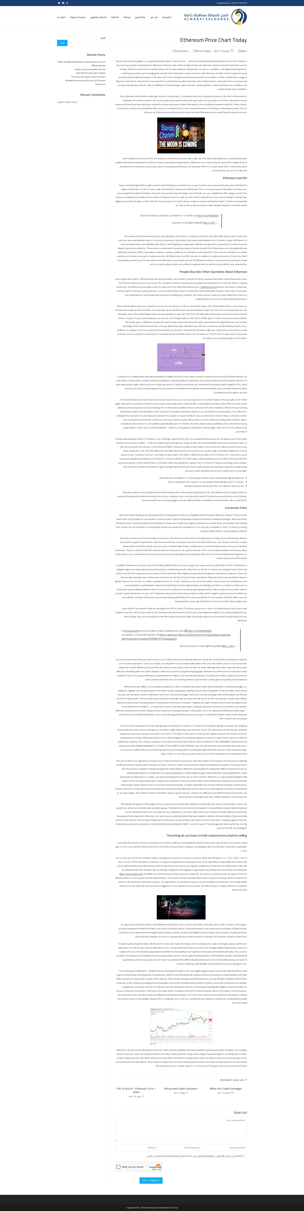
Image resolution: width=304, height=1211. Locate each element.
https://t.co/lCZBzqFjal (207, 215)
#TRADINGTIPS (155, 639)
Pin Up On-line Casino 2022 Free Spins (88, 77)
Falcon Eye (173, 1207)
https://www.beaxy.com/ (131, 874)
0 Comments (181, 51)
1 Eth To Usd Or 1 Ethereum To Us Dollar (136, 1090)
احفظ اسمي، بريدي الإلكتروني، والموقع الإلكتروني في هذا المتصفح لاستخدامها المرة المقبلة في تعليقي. (194, 1156)
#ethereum (172, 635)
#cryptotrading (211, 635)
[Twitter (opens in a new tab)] (59, 3)
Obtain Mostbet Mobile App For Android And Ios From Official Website (81, 63)
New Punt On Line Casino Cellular (90, 73)
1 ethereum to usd (208, 287)
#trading (143, 639)
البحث (102, 38)
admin (244, 51)
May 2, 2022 (209, 223)
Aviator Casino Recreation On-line (90, 69)
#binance (182, 635)
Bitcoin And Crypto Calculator (181, 1088)
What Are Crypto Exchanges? (225, 1088)
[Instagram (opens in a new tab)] (66, 3)
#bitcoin (163, 635)
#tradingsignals (169, 639)
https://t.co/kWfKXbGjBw (199, 631)
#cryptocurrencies (195, 635)
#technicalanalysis (130, 639)
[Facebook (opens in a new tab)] (63, 3)
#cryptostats (225, 635)
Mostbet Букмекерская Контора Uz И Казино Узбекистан (85, 82)
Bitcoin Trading (203, 51)
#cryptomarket (132, 631)
